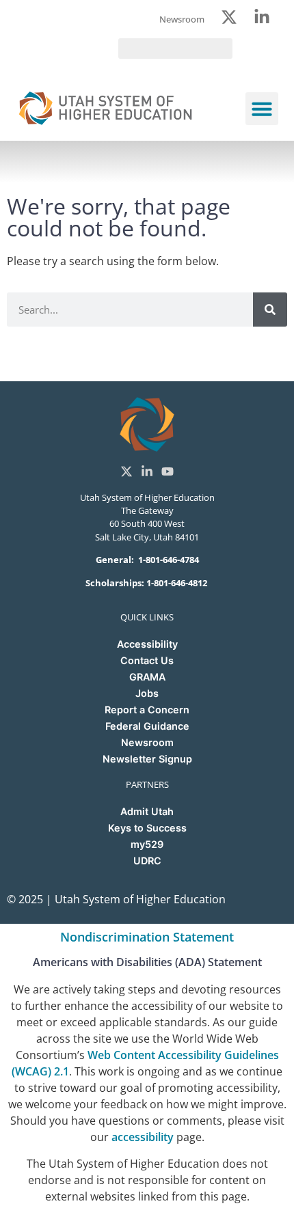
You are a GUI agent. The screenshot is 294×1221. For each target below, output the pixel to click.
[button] (261, 108)
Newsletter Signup (147, 759)
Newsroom (147, 742)
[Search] (270, 309)
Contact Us (147, 660)
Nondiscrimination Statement (147, 937)
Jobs (147, 693)
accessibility (142, 1136)
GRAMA (147, 677)
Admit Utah (147, 811)
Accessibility (147, 644)
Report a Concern (147, 709)
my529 (147, 844)
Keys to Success (147, 828)
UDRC (147, 860)
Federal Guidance (147, 726)
